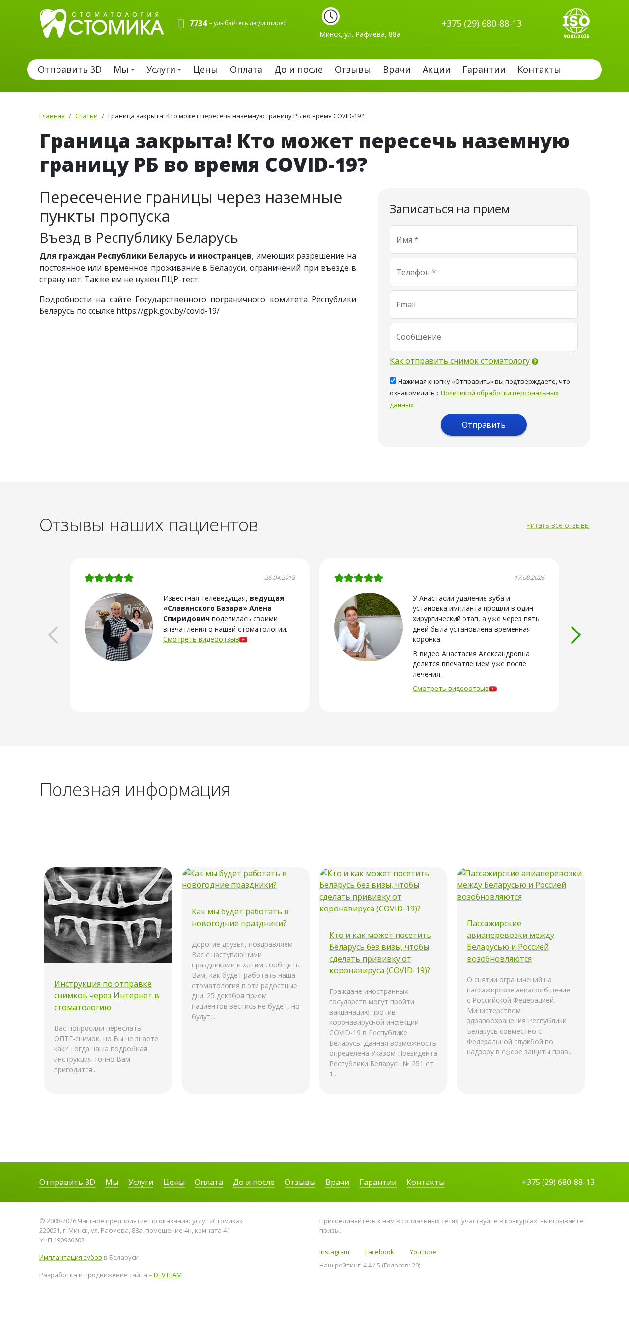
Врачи (397, 69)
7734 (198, 23)
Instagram (334, 1251)
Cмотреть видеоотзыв (201, 639)
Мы (121, 69)
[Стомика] (106, 22)
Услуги (160, 69)
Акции (437, 69)
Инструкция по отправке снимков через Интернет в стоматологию (106, 995)
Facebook (379, 1251)
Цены (205, 69)
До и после (298, 69)
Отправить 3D (70, 69)
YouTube (423, 1251)
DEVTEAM (168, 1274)
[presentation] (53, 635)
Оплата (246, 69)
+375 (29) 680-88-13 (482, 23)
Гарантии (484, 69)
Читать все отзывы (558, 525)
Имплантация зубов (70, 1257)
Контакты (539, 69)
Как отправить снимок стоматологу (460, 361)
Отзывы (353, 69)
